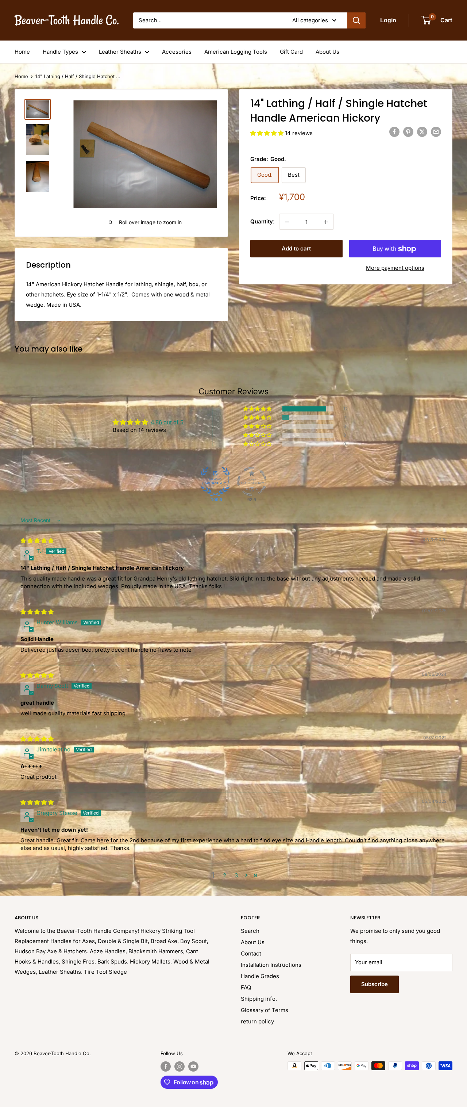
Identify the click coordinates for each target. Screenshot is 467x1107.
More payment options (395, 268)
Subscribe (374, 984)
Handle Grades (260, 976)
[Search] (356, 20)
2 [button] (224, 875)
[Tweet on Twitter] (422, 132)
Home (22, 51)
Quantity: (262, 221)
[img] (37, 540)
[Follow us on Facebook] (166, 1066)
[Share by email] (436, 132)
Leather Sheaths (120, 51)
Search (250, 930)
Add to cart (296, 248)
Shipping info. (259, 998)
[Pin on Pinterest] (408, 132)
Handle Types (60, 51)
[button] (267, 133)
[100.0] (215, 481)
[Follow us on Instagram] (179, 1066)
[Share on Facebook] (394, 132)
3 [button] (236, 875)
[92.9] (251, 481)
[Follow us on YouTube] (193, 1066)
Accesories (177, 51)
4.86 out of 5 (167, 422)
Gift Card (291, 51)
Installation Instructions (271, 964)
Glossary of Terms (264, 1010)
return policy (257, 1021)
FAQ (246, 987)
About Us (327, 51)
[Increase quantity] (325, 222)
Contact (251, 953)
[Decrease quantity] (287, 222)
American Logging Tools (235, 51)
